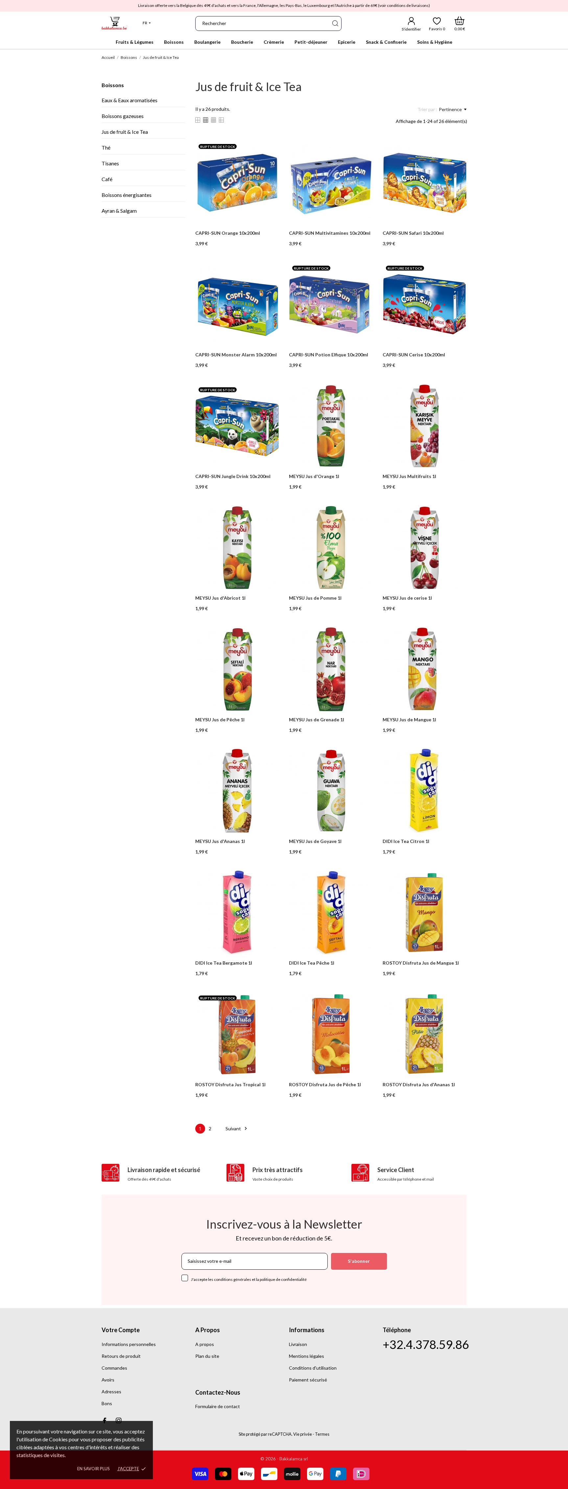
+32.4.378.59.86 (426, 1344)
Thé (106, 147)
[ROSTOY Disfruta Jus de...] (457, 894)
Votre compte (121, 1329)
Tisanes (110, 163)
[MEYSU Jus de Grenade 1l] (363, 650)
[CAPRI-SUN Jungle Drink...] (270, 407)
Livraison (298, 1344)
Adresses (111, 1391)
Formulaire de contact (217, 1406)
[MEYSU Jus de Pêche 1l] (270, 650)
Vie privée (302, 1434)
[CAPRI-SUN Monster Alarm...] (270, 285)
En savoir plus (93, 1468)
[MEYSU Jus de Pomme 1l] (363, 529)
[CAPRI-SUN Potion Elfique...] (363, 285)
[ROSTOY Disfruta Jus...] (270, 1015)
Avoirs (108, 1379)
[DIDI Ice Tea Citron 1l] (457, 772)
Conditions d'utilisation (313, 1368)
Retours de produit (121, 1356)
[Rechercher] (335, 23)
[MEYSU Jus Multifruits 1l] (457, 407)
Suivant (237, 1128)
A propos (204, 1344)
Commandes (114, 1368)
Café (107, 179)
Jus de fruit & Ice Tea (125, 132)
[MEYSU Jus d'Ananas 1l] (270, 772)
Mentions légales (306, 1356)
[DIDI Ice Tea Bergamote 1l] (270, 894)
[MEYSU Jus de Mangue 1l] (457, 650)
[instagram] (118, 1420)
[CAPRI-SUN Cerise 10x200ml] (457, 285)
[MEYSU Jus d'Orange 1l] (363, 407)
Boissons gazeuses (123, 116)
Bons (107, 1403)
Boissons (113, 85)
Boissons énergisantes (127, 195)
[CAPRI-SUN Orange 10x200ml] (270, 164)
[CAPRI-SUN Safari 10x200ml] (457, 164)
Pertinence (450, 109)
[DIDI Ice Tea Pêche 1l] (363, 894)
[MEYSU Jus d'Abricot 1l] (270, 529)
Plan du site (207, 1356)
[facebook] (104, 1420)
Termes (322, 1434)
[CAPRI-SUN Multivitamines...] (363, 164)
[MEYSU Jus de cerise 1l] (457, 529)
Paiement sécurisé (308, 1379)
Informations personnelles (129, 1344)
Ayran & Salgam (119, 210)
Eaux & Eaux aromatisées (129, 100)
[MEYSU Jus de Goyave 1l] (363, 772)
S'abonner (359, 1261)
